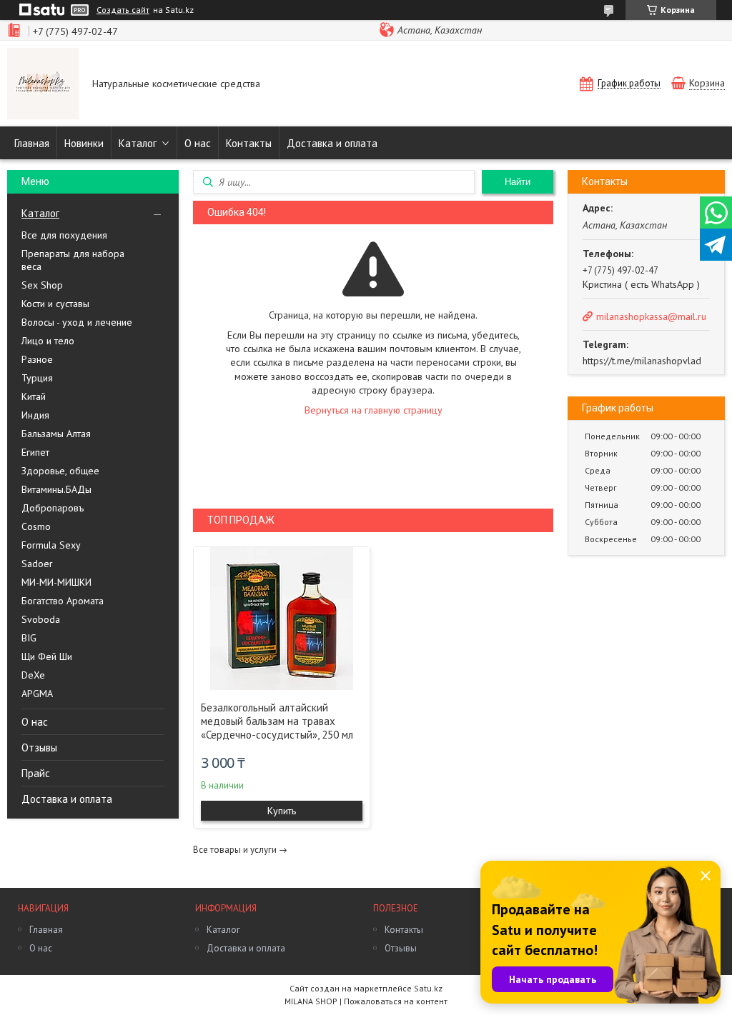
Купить (281, 810)
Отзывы (39, 747)
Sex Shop (42, 285)
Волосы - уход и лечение (76, 322)
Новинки (84, 143)
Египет (35, 452)
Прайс (35, 773)
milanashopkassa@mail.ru (651, 316)
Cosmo (36, 526)
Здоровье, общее (60, 470)
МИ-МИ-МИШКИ (56, 582)
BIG (28, 637)
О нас (197, 143)
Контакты (249, 143)
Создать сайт (123, 10)
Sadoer (37, 563)
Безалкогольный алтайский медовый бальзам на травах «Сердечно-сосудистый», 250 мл (277, 721)
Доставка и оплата (332, 143)
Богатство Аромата (62, 600)
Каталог (138, 143)
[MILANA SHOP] (43, 85)
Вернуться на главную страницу (373, 410)
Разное (37, 359)
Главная (31, 143)
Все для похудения (64, 235)
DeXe (33, 675)
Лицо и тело (47, 340)
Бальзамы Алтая (56, 433)
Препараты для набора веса (72, 260)
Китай (33, 396)
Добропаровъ (52, 507)
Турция (37, 377)
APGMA (37, 693)
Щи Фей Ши (46, 656)
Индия (35, 415)
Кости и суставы (55, 303)
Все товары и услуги (235, 849)
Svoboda (40, 619)
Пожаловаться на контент (395, 1001)
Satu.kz (428, 988)
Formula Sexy (51, 545)
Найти (517, 181)
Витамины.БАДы (56, 489)
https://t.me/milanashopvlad (642, 360)
